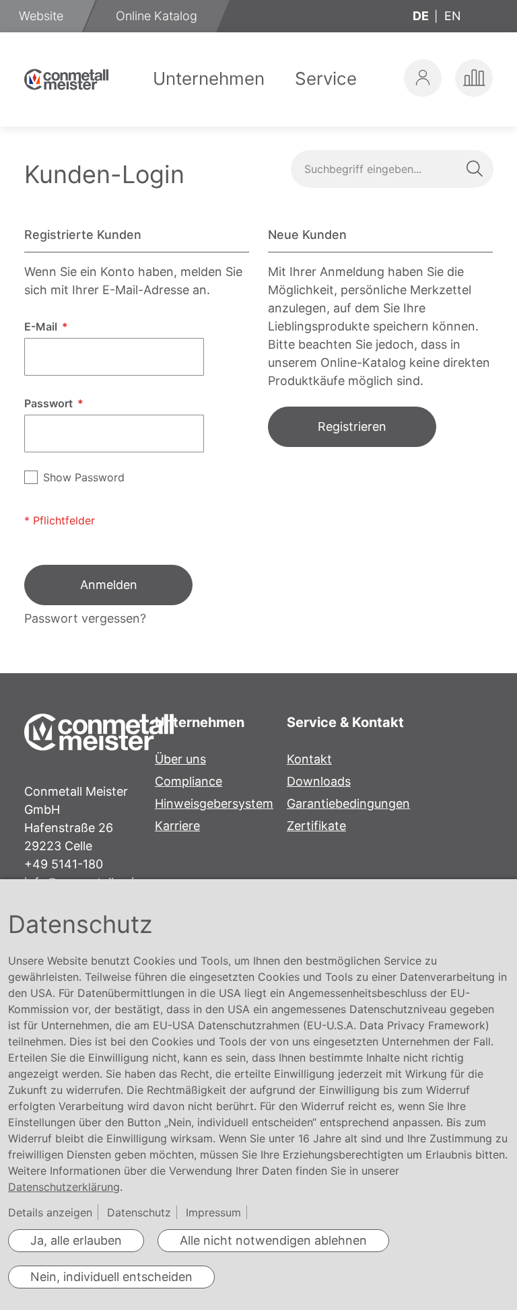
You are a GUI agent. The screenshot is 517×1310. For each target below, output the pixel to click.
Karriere (177, 826)
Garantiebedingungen (348, 803)
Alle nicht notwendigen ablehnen (273, 1240)
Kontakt (309, 759)
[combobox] (392, 169)
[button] (423, 78)
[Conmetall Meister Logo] (66, 79)
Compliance (188, 781)
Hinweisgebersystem (214, 803)
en (452, 16)
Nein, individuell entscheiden (111, 1277)
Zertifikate (316, 826)
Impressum (213, 1212)
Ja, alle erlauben (76, 1240)
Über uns (180, 759)
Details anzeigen (50, 1212)
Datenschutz (139, 1212)
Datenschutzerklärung (64, 1187)
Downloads (319, 781)
